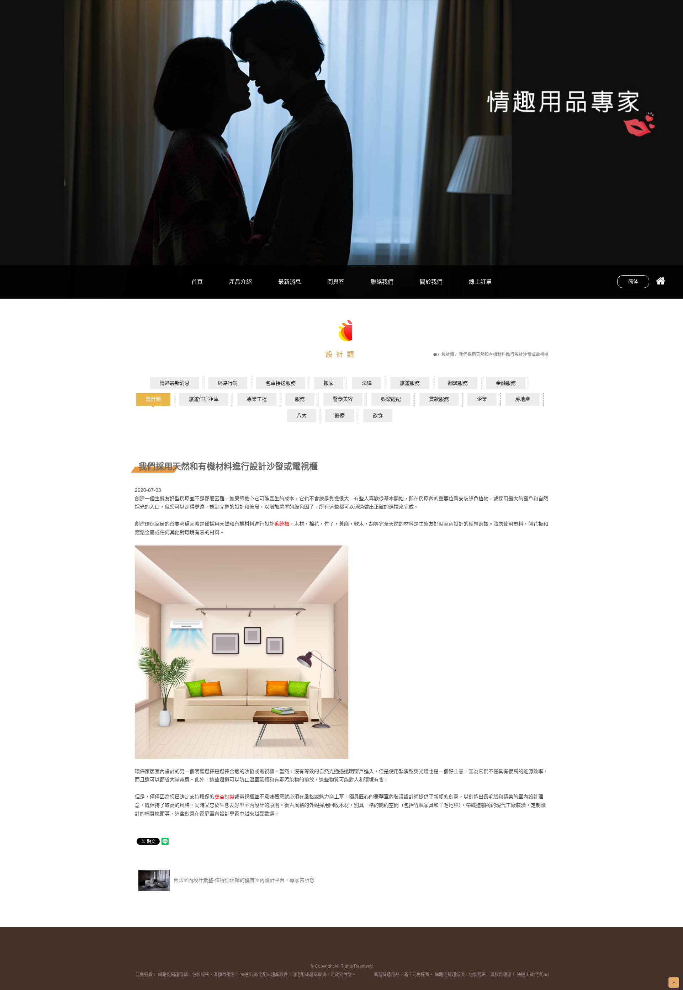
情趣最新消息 (175, 383)
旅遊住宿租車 (204, 399)
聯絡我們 (382, 282)
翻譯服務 (458, 383)
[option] (341, 149)
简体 (633, 281)
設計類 (447, 354)
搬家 (329, 383)
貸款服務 (439, 399)
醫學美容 (343, 399)
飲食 (290, 292)
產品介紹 (240, 282)
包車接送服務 (281, 383)
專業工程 (257, 399)
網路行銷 (240, 268)
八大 (290, 268)
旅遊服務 (410, 383)
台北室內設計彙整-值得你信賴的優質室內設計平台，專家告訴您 (243, 880)
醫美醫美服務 (240, 292)
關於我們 (431, 282)
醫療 (340, 415)
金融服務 (506, 383)
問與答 (335, 282)
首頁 (197, 282)
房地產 (522, 399)
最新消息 (289, 282)
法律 (367, 383)
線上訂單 (480, 282)
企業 (482, 399)
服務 (300, 399)
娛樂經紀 (391, 399)
